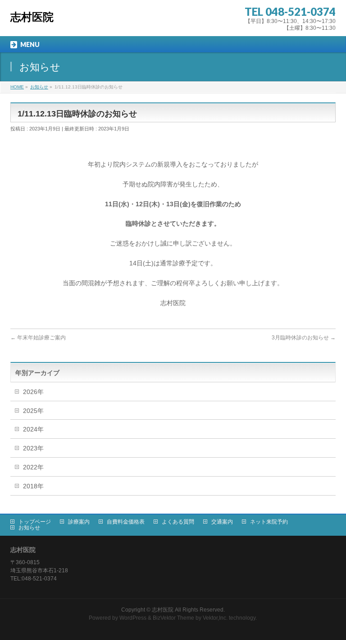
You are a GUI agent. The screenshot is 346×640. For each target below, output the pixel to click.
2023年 (33, 448)
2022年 (33, 467)
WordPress (132, 618)
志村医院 (32, 17)
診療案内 (79, 522)
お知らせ (29, 527)
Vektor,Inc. (215, 618)
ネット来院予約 (269, 522)
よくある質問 (178, 522)
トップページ (34, 522)
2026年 (33, 391)
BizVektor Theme (173, 618)
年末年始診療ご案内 (38, 337)
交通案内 (222, 522)
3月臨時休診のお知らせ (304, 337)
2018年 (33, 486)
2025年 (33, 410)
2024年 (33, 429)
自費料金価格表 (126, 522)
